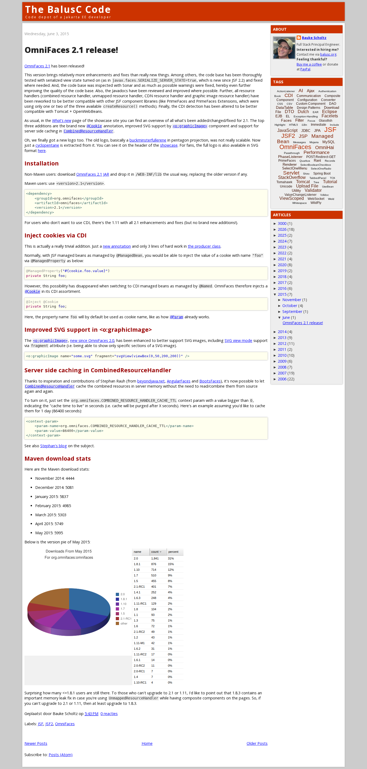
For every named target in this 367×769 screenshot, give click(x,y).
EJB (278, 116)
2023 (282, 247)
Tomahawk (284, 182)
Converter (328, 100)
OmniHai (324, 147)
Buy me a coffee (309, 64)
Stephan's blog (53, 445)
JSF (40, 723)
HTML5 (293, 124)
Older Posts (257, 743)
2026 (282, 229)
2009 (282, 361)
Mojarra (314, 142)
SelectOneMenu (294, 168)
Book (277, 96)
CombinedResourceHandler (88, 131)
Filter (299, 120)
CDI (289, 95)
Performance (316, 152)
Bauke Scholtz (314, 37)
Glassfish (325, 120)
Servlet (291, 173)
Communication (309, 96)
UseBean (328, 186)
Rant (317, 160)
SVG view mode (238, 340)
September (292, 311)
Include (334, 124)
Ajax (311, 90)
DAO (332, 104)
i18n (304, 124)
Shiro (306, 173)
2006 (282, 378)
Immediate (318, 125)
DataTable (284, 107)
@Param (176, 317)
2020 (282, 264)
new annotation (117, 246)
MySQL (328, 142)
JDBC (305, 131)
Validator (313, 190)
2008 (282, 367)
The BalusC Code (68, 9)
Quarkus (305, 160)
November (291, 299)
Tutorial (330, 181)
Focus (311, 120)
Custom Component (310, 104)
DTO (289, 111)
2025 (282, 235)
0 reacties (109, 713)
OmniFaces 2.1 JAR (92, 174)
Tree (316, 182)
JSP (303, 136)
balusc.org (328, 54)
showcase (169, 145)
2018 (282, 276)
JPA (317, 130)
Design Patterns (308, 108)
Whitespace (299, 202)
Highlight (280, 124)
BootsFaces (210, 381)
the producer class (204, 246)
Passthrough (292, 152)
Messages (299, 142)
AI (300, 90)
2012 (282, 343)
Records (330, 160)
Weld (331, 198)
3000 (282, 223)
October (289, 305)
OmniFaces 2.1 (37, 65)
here (42, 150)
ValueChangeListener (300, 195)
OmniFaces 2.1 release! (71, 49)
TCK (332, 177)
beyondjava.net (151, 381)
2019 (282, 270)
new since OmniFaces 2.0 (92, 340)
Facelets (330, 116)
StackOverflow (292, 177)
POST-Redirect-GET (321, 157)
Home (147, 743)
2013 (282, 337)
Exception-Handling (306, 116)
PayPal (305, 69)
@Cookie (94, 126)
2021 (282, 258)
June (286, 317)
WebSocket (316, 199)
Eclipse (329, 111)
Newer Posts (35, 743)
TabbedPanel (318, 177)
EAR (315, 112)
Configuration (307, 100)
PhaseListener (290, 156)
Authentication (327, 91)
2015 (282, 294)
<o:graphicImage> (190, 126)
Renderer (290, 165)
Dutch (303, 111)
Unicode (286, 186)
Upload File (307, 186)
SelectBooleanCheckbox (315, 164)
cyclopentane (47, 145)
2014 (282, 331)
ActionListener (286, 91)
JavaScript (287, 130)
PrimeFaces (287, 161)
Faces (286, 120)
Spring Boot (321, 173)
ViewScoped (291, 198)
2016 (282, 288)
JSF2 (49, 723)
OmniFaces (65, 723)
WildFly (316, 203)
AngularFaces (178, 381)
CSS (280, 103)
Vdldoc (324, 194)
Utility (296, 190)
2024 (282, 241)
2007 (282, 373)
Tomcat (303, 181)
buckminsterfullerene (147, 140)
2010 (282, 355)
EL (288, 116)
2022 (282, 252)
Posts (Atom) (61, 754)
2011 (282, 349)
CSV (289, 103)
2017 (282, 282)
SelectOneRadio (321, 168)
